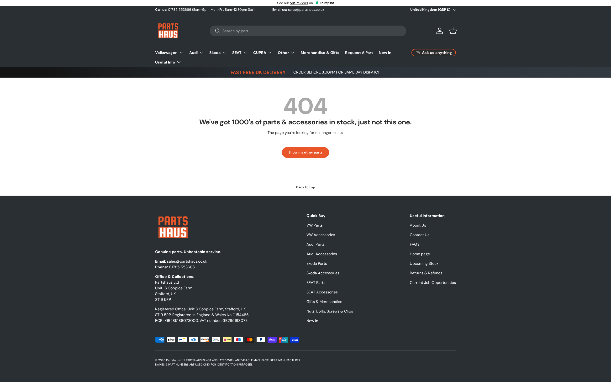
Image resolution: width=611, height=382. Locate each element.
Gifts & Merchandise (324, 301)
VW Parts (314, 225)
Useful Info (165, 61)
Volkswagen (166, 52)
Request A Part (359, 52)
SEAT (237, 52)
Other (283, 52)
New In (385, 52)
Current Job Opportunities (433, 282)
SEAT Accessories (322, 292)
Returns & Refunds (426, 273)
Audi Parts (315, 244)
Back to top (305, 187)
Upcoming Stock (424, 263)
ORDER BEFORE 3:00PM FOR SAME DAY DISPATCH (336, 72)
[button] (453, 31)
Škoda (215, 52)
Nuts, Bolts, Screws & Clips (329, 311)
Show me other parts (305, 152)
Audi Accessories (321, 253)
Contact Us (419, 234)
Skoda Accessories (322, 273)
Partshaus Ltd (175, 360)
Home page (420, 253)
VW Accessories (320, 234)
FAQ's (415, 244)
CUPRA (259, 52)
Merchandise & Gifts (320, 52)
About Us (418, 225)
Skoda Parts (316, 263)
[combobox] (308, 31)
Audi (193, 52)
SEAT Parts (315, 282)
